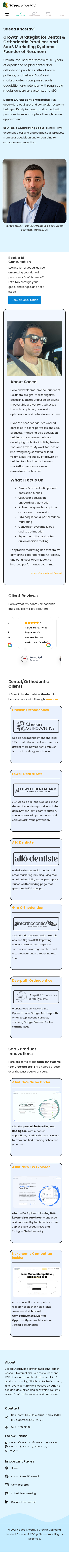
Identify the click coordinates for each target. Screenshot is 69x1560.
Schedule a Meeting (23, 1493)
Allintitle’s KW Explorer (31, 1167)
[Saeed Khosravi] (20, 5)
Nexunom (51, 699)
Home (15, 1468)
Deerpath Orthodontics (32, 980)
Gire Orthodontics (27, 907)
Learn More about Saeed (46, 573)
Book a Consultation (25, 300)
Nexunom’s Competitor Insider (32, 1255)
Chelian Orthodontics (30, 710)
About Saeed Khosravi (25, 1476)
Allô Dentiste (23, 842)
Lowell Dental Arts (27, 773)
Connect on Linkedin (23, 1502)
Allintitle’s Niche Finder (31, 1082)
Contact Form (20, 1484)
